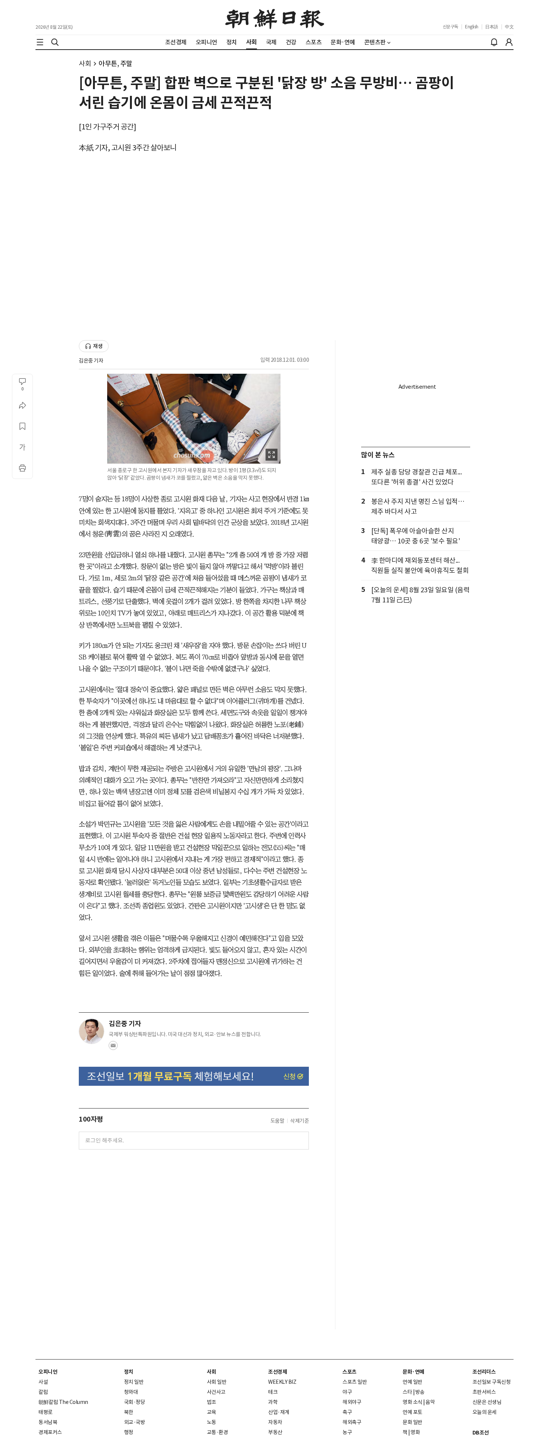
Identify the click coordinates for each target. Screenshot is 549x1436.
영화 (415, 1432)
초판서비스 (484, 1392)
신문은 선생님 (487, 1402)
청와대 (131, 1392)
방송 (420, 1392)
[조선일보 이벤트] (194, 1076)
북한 (128, 1412)
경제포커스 (50, 1432)
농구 (347, 1432)
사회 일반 (217, 1382)
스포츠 (349, 1371)
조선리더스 (484, 1371)
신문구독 (450, 26)
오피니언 (47, 1371)
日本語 (491, 26)
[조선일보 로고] (274, 17)
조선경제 (277, 1371)
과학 (272, 1402)
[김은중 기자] (91, 1031)
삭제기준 (299, 1120)
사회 (85, 63)
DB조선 (480, 1432)
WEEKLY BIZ (282, 1382)
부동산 (275, 1432)
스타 (407, 1392)
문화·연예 (413, 1371)
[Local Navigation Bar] (39, 42)
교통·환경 (217, 1432)
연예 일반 (412, 1382)
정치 (128, 1371)
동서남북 (47, 1422)
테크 (272, 1392)
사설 (43, 1382)
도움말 (277, 1120)
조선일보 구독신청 (491, 1382)
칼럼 (43, 1392)
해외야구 (351, 1402)
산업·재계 (278, 1412)
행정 (128, 1432)
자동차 (275, 1422)
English (471, 26)
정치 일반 (134, 1382)
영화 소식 (412, 1402)
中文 (509, 26)
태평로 (45, 1412)
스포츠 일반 (354, 1382)
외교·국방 (134, 1422)
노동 (211, 1422)
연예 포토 (412, 1412)
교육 (211, 1412)
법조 (211, 1402)
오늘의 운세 (484, 1412)
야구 (347, 1392)
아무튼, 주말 (116, 63)
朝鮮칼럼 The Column (63, 1402)
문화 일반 (412, 1422)
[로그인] (509, 42)
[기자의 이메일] (113, 1047)
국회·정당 (134, 1402)
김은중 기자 (91, 360)
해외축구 (351, 1422)
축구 (347, 1412)
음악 (430, 1402)
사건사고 (216, 1392)
